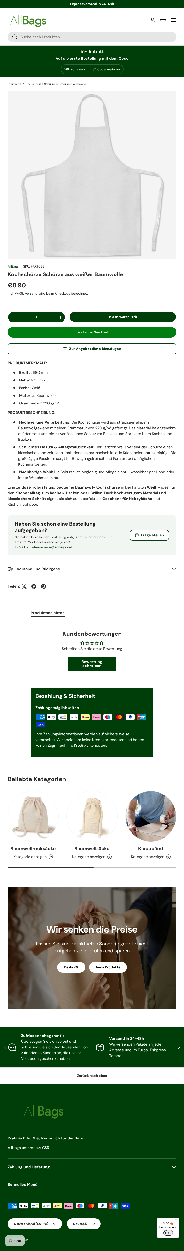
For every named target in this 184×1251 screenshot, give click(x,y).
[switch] (168, 1233)
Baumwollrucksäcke (33, 849)
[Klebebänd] (151, 816)
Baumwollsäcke (92, 849)
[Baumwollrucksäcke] (33, 816)
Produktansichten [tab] (48, 612)
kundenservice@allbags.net (50, 547)
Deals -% (71, 967)
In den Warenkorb (122, 317)
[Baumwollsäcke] (92, 816)
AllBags (13, 266)
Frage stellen (152, 535)
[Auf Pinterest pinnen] (43, 586)
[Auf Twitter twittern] (24, 586)
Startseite (14, 84)
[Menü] (176, 1220)
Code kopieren (108, 69)
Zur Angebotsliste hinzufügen (95, 348)
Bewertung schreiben (91, 663)
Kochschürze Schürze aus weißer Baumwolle (56, 84)
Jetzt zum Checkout (92, 332)
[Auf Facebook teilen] (34, 586)
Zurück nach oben (92, 1076)
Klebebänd (150, 849)
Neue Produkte (108, 967)
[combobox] (92, 37)
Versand (31, 293)
